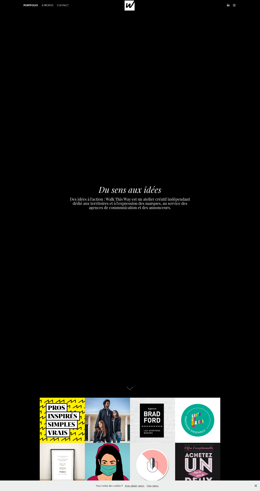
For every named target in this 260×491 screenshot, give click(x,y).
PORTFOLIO (30, 5)
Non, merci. (153, 485)
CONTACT (63, 5)
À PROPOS (47, 5)
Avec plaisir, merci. (135, 485)
